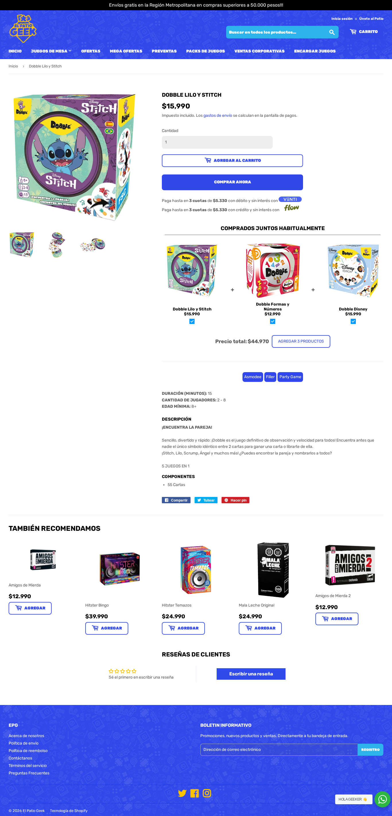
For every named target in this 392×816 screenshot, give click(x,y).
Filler (270, 376)
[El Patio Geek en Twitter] (182, 795)
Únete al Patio (371, 19)
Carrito (368, 31)
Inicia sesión (342, 19)
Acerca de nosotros (26, 735)
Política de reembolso (28, 750)
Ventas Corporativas (259, 51)
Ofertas (90, 51)
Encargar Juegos (315, 51)
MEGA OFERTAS (126, 51)
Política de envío (23, 743)
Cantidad (170, 130)
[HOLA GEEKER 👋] (382, 799)
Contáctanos (20, 758)
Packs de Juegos (205, 51)
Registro (370, 750)
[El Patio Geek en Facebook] (194, 795)
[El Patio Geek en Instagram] (207, 795)
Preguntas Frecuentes (29, 773)
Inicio (15, 51)
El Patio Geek (34, 811)
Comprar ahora (232, 182)
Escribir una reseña (251, 674)
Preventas (164, 51)
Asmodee (252, 376)
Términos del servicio (28, 765)
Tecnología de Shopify (69, 811)
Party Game (290, 376)
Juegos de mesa (49, 51)
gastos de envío (217, 115)
